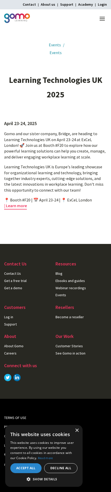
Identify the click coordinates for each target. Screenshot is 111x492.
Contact (29, 4)
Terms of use (15, 417)
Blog (59, 273)
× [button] (77, 430)
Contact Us (12, 273)
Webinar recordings (71, 288)
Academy (85, 4)
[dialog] (44, 456)
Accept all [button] (26, 468)
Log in (8, 317)
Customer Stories (69, 346)
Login (102, 4)
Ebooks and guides (70, 280)
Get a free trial (15, 280)
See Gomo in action (70, 353)
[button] (43, 479)
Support (66, 4)
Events (55, 44)
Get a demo (13, 288)
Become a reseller (70, 317)
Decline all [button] (60, 468)
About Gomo (13, 346)
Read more (45, 458)
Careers (10, 353)
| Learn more (15, 205)
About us (48, 4)
